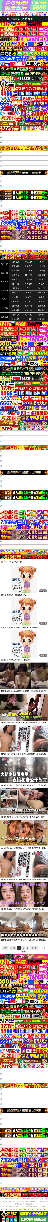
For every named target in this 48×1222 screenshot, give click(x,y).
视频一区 (4, 264)
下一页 (34, 948)
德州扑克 (41, 288)
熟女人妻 (28, 306)
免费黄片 (41, 306)
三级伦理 (15, 271)
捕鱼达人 (15, 288)
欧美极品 (28, 266)
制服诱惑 (41, 310)
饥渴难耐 (28, 279)
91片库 (15, 301)
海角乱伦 (28, 310)
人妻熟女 (15, 275)
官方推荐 (4, 290)
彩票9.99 (15, 293)
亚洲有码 (15, 266)
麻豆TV (28, 297)
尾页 (23, 951)
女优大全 (28, 301)
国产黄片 (15, 306)
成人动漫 (41, 266)
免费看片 (4, 317)
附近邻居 (15, 279)
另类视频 (41, 275)
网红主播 (28, 262)
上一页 (12, 948)
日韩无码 (41, 319)
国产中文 (15, 315)
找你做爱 (41, 279)
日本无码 (41, 262)
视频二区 (4, 273)
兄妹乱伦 (28, 315)
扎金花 (28, 293)
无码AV (4, 299)
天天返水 (41, 293)
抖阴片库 (4, 308)
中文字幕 (28, 271)
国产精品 (15, 262)
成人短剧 (41, 315)
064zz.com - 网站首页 (20, 18)
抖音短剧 (15, 297)
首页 (5, 948)
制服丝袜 (28, 275)
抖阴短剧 (28, 319)
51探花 (41, 297)
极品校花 (15, 319)
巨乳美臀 (41, 271)
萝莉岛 (41, 301)
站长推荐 (4, 282)
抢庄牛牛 (28, 288)
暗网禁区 (15, 310)
